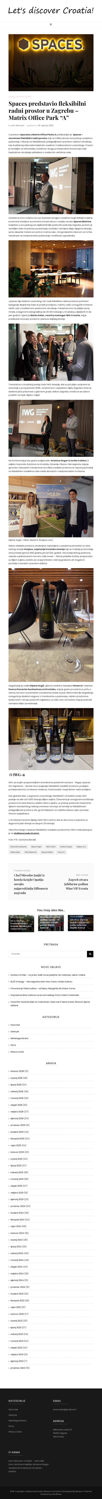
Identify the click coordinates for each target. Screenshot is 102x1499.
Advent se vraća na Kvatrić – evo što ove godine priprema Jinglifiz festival (80, 923)
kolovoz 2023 (17, 1314)
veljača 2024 (17, 1273)
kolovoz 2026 (17, 1071)
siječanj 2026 (17, 1118)
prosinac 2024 (17, 1206)
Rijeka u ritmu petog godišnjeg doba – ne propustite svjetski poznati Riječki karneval (50, 922)
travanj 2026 (17, 1098)
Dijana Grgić (36, 847)
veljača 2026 (17, 1111)
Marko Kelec (15, 852)
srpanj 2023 (16, 1320)
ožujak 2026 (16, 1105)
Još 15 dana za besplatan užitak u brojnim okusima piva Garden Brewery (20, 924)
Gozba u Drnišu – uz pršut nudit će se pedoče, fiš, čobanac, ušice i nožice (47, 975)
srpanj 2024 (16, 1239)
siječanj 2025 (17, 1199)
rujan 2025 (15, 1145)
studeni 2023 (17, 1293)
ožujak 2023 (16, 1347)
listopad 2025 (17, 1138)
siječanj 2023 (17, 1361)
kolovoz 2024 (17, 1233)
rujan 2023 (15, 1307)
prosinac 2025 (17, 1125)
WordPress (56, 1494)
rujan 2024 (15, 1226)
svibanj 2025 (16, 1172)
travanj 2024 (17, 1260)
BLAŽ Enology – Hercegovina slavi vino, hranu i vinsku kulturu (41, 981)
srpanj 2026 (16, 1078)
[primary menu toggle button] (51, 24)
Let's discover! (17, 125)
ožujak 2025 (16, 1185)
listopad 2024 (17, 1219)
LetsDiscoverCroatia (34, 1491)
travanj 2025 (17, 1179)
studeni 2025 (17, 1131)
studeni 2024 (17, 1212)
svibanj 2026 (16, 1091)
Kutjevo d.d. (81, 847)
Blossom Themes (84, 1491)
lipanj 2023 (15, 1327)
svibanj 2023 (16, 1334)
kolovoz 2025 (17, 1152)
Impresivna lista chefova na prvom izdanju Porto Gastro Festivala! (44, 995)
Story (11, 96)
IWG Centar (51, 847)
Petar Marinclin (31, 852)
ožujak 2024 (16, 1266)
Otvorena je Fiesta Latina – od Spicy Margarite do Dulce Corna (42, 988)
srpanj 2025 (16, 1158)
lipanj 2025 (16, 1165)
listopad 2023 (17, 1300)
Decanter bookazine (18, 847)
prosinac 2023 (17, 1287)
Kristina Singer (66, 847)
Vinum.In (61, 852)
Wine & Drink (23, 96)
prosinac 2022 (17, 1368)
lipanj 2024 (16, 1246)
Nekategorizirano (19, 1038)
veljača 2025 (17, 1192)
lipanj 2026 (16, 1084)
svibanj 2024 (16, 1253)
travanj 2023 (16, 1341)
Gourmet (15, 1024)
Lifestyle (14, 1031)
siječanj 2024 (17, 1280)
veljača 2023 (16, 1354)
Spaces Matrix (47, 852)
